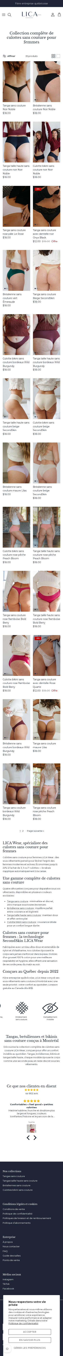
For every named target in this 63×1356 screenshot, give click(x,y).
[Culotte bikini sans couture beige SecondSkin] (46, 398)
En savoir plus (29, 1340)
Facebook (8, 1288)
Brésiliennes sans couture (16, 1185)
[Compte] (52, 14)
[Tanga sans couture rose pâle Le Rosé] (16, 206)
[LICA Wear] (32, 15)
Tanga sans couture (17, 901)
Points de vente (11, 1260)
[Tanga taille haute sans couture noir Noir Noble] (16, 142)
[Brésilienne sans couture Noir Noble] (46, 81)
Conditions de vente (14, 1209)
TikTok (6, 1284)
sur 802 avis (31, 1093)
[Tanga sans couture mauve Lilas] (46, 719)
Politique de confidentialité (23, 1323)
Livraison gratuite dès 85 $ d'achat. (31, 3)
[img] (31, 1090)
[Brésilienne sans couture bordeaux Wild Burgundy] (16, 719)
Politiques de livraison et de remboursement (27, 1218)
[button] (29, 1137)
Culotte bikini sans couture (21, 922)
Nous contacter (11, 1246)
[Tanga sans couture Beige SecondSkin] (46, 270)
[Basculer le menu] (3, 14)
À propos (8, 1242)
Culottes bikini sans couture (18, 1190)
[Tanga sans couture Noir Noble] (16, 81)
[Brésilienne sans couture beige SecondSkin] (46, 463)
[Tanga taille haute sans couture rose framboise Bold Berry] (46, 591)
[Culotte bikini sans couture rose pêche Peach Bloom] (16, 527)
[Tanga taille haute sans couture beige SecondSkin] (16, 398)
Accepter (29, 1331)
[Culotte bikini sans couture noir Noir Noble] (46, 142)
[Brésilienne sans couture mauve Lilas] (16, 463)
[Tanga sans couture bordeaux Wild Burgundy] (16, 783)
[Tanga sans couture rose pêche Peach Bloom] (46, 783)
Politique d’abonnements (16, 1222)
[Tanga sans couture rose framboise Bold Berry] (16, 591)
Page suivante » (35, 830)
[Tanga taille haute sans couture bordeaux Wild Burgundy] (46, 334)
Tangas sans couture (14, 1176)
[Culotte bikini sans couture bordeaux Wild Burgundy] (16, 334)
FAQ (5, 1251)
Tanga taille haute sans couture (24, 915)
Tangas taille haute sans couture (20, 1180)
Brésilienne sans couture (20, 908)
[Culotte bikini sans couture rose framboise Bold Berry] (16, 655)
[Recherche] (11, 14)
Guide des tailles (11, 1255)
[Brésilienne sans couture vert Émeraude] (16, 270)
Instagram (8, 1279)
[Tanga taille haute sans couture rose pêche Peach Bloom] (46, 527)
